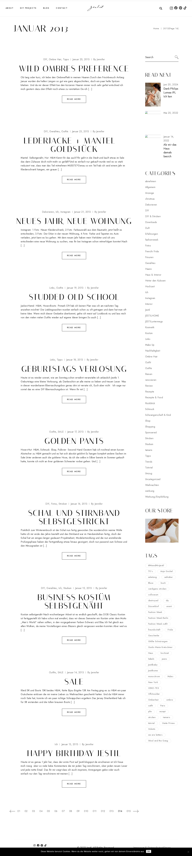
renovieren (150, 380)
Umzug (148, 473)
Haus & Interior (153, 274)
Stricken (63, 504)
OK (148, 851)
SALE (61, 431)
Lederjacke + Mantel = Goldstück (74, 145)
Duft (147, 228)
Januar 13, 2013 (70, 744)
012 (103, 811)
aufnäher (168, 577)
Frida (170, 629)
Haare (148, 269)
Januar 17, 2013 (75, 431)
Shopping (150, 426)
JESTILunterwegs (154, 321)
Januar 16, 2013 (79, 504)
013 (112, 811)
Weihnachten (152, 485)
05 (48, 811)
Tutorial (149, 467)
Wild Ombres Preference (74, 69)
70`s (150, 571)
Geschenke (153, 635)
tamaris (148, 450)
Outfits (64, 131)
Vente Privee (168, 723)
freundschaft (154, 629)
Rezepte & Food (154, 397)
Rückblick (150, 403)
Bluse (150, 583)
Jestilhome (153, 670)
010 (86, 811)
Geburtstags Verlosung (74, 369)
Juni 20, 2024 (171, 84)
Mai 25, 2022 (171, 113)
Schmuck (149, 409)
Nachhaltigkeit (152, 350)
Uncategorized (152, 479)
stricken (152, 717)
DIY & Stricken (153, 216)
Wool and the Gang (158, 740)
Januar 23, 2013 (80, 131)
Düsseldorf (153, 606)
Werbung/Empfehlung (157, 496)
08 (70, 811)
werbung (149, 491)
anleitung (152, 577)
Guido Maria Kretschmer (160, 647)
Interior (149, 304)
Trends (148, 461)
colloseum (153, 594)
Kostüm (149, 333)
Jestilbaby (153, 664)
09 (78, 811)
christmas (150, 199)
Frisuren (149, 257)
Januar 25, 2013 (81, 59)
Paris (162, 705)
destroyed (153, 600)
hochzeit (165, 653)
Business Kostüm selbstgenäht (74, 601)
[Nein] (188, 851)
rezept (162, 711)
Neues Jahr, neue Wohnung (74, 221)
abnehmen (150, 181)
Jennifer (99, 59)
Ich (57, 212)
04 (40, 811)
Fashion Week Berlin (158, 618)
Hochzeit (150, 286)
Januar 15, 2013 (83, 588)
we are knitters (155, 734)
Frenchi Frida (152, 251)
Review (149, 385)
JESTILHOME (152, 315)
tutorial (151, 723)
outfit (150, 705)
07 (63, 811)
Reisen (148, 374)
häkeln (151, 659)
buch (163, 583)
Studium (67, 588)
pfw (150, 711)
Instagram (65, 212)
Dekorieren (48, 212)
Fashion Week (155, 612)
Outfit (148, 362)
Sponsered (151, 432)
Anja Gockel (166, 571)
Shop (148, 421)
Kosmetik (149, 327)
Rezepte (149, 391)
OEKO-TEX (153, 688)
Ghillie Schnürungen (158, 641)
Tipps (66, 59)
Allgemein (150, 187)
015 (129, 811)
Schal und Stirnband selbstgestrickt (74, 517)
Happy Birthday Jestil (74, 753)
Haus (150, 653)
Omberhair (153, 699)
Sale (74, 682)
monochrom (154, 676)
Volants (151, 729)
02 (26, 811)
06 (55, 811)
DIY (45, 59)
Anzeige (149, 193)
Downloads (151, 222)
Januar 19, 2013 (75, 288)
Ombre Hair (55, 59)
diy (167, 600)
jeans (164, 659)
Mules (170, 676)
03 (33, 811)
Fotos (54, 504)
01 (18, 811)
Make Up (149, 345)
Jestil (147, 310)
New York (153, 682)
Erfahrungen (151, 234)
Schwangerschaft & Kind (158, 415)
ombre (169, 699)
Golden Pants (74, 441)
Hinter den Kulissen (155, 280)
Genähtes (54, 131)
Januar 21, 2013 (82, 212)
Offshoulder (154, 694)
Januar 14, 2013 (75, 672)
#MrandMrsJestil (156, 565)
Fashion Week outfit (158, 623)
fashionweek (151, 239)
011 (94, 811)
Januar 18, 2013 (74, 359)
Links (52, 288)
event (169, 606)
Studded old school (74, 297)
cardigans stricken (157, 588)
